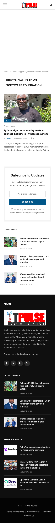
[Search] (50, 4)
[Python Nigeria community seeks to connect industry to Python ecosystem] (27, 108)
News (7, 121)
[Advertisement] (27, 40)
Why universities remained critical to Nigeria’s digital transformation (32, 277)
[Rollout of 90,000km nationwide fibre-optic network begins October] (10, 242)
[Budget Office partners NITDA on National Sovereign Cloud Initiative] (10, 260)
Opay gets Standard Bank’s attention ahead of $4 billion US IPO (34, 483)
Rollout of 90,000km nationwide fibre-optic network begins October (34, 241)
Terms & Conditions (15, 512)
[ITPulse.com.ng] (29, 5)
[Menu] (5, 4)
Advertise (47, 512)
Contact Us (29, 516)
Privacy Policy (29, 213)
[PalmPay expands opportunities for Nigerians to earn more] (10, 450)
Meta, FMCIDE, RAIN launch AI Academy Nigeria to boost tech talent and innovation (34, 465)
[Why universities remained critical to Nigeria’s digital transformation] (10, 277)
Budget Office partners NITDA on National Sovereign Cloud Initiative (35, 259)
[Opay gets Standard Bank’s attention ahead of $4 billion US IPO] (10, 483)
